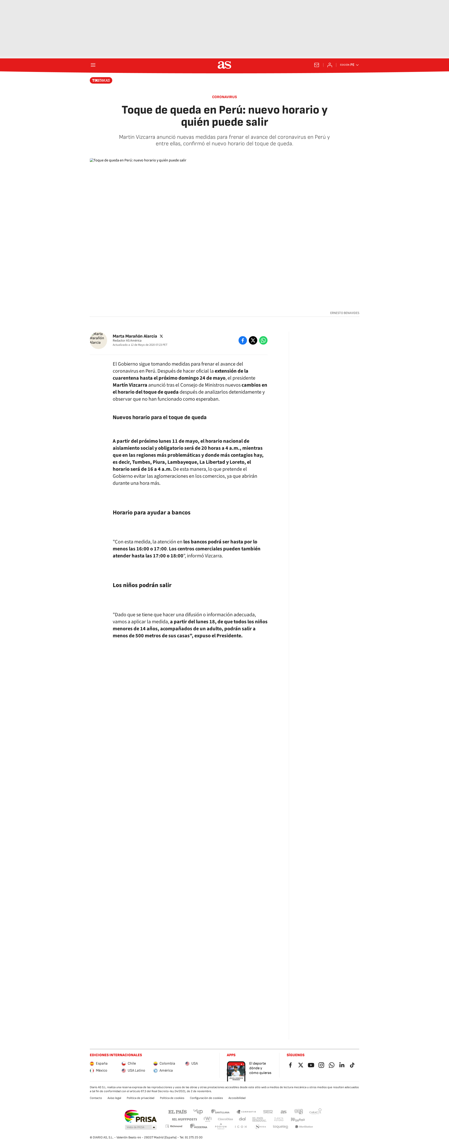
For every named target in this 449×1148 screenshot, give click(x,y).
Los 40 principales (198, 1111)
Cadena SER (268, 1111)
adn (298, 1111)
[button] (141, 1127)
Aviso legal (114, 1098)
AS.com (284, 1111)
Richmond (173, 1126)
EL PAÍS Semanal (259, 1119)
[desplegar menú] (93, 65)
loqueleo (280, 1127)
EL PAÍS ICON (240, 1127)
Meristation (304, 1127)
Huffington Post (184, 1119)
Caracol (315, 1111)
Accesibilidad (237, 1098)
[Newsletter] (316, 65)
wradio (208, 1119)
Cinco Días (225, 1119)
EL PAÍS (177, 1111)
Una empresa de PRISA (140, 1116)
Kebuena (298, 1119)
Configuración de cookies (206, 1098)
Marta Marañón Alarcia (135, 336)
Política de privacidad (140, 1098)
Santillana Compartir (246, 1111)
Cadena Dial (242, 1119)
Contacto (96, 1098)
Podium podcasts (221, 1127)
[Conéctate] (330, 65)
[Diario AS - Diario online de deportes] (224, 65)
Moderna (198, 1127)
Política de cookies (172, 1098)
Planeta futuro (278, 1119)
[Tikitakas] (101, 80)
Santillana (220, 1111)
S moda (260, 1127)
